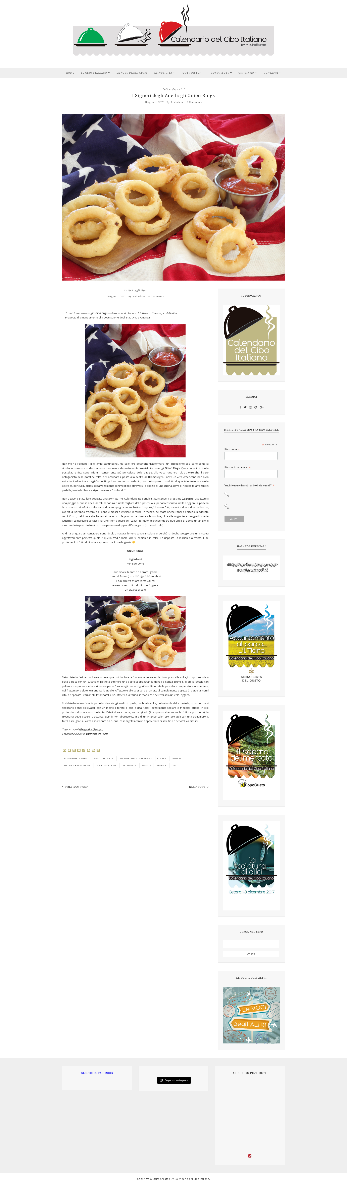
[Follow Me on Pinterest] (250, 1156)
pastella (146, 765)
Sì (228, 496)
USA (174, 765)
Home (70, 72)
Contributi (220, 72)
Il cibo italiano (94, 72)
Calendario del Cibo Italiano (135, 758)
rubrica (161, 765)
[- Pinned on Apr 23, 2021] (229, 1086)
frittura (176, 758)
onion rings (129, 765)
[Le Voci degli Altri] (251, 1015)
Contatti (271, 72)
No (229, 508)
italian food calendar (77, 765)
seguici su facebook (97, 1073)
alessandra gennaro (76, 758)
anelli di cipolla (103, 758)
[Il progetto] (251, 340)
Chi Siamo (246, 72)
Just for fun (191, 72)
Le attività (163, 72)
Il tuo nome (232, 449)
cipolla (161, 758)
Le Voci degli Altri (132, 72)
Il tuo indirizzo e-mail (238, 467)
